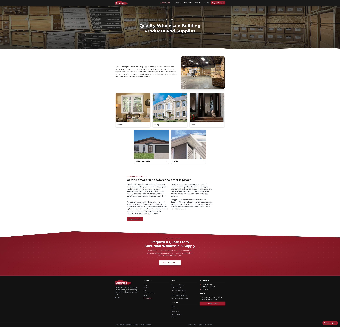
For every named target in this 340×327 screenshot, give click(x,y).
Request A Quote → (170, 263)
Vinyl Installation (176, 287)
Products (176, 3)
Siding (145, 285)
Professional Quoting (177, 285)
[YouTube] (208, 2)
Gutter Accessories (149, 293)
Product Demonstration (178, 293)
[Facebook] (204, 2)
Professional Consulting (178, 290)
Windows (146, 287)
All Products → (147, 298)
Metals (145, 295)
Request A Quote (218, 3)
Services (187, 3)
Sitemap (209, 324)
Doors (145, 290)
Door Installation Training (179, 295)
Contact (173, 317)
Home (166, 19)
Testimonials (175, 311)
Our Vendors (175, 309)
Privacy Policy (192, 324)
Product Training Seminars (179, 298)
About (197, 3)
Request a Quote (135, 219)
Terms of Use (202, 324)
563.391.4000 (166, 3)
